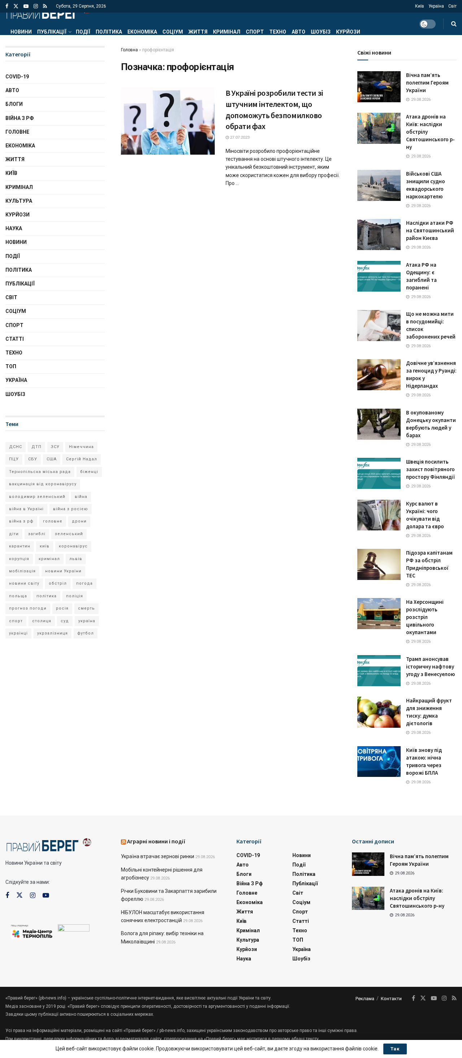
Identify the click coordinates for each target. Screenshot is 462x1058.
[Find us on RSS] (45, 6)
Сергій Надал (81, 459)
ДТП (36, 446)
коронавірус (73, 546)
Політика (109, 32)
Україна (436, 6)
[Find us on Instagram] (36, 6)
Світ (452, 6)
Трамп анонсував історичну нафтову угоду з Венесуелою (430, 666)
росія (62, 608)
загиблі (36, 534)
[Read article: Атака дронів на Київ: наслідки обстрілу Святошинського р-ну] (379, 128)
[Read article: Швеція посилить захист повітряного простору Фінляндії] (379, 473)
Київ (419, 6)
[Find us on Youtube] (26, 6)
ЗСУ (55, 446)
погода (84, 583)
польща (18, 596)
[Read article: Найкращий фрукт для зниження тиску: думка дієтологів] (379, 712)
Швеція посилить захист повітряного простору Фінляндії (430, 469)
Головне (17, 132)
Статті (14, 339)
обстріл (58, 583)
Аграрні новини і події (156, 841)
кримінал (49, 558)
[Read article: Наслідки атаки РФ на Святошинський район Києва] (379, 234)
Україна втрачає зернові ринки (157, 856)
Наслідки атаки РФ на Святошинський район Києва (430, 230)
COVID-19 (17, 76)
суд (65, 621)
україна (86, 621)
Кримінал (226, 32)
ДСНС (15, 446)
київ (44, 546)
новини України (63, 571)
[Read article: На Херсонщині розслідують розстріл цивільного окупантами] (379, 613)
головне (52, 521)
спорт (16, 621)
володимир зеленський (37, 496)
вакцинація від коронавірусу (43, 484)
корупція (19, 558)
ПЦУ (14, 459)
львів (75, 558)
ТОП (10, 366)
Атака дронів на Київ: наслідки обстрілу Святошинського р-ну (417, 898)
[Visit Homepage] (48, 13)
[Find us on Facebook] (6, 6)
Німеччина (81, 446)
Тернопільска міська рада (40, 471)
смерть (86, 608)
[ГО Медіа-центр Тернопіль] (31, 931)
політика (46, 596)
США (52, 459)
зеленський (69, 534)
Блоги (14, 104)
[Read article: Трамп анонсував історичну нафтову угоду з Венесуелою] (379, 670)
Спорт (255, 32)
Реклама (365, 998)
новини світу (24, 583)
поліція (74, 596)
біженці (89, 471)
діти (14, 534)
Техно (277, 32)
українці (18, 633)
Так (395, 1048)
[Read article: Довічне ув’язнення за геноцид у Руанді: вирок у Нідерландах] (379, 374)
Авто (298, 32)
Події (83, 32)
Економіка (142, 32)
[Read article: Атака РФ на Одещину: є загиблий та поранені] (379, 276)
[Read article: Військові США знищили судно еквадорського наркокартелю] (379, 185)
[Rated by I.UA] (74, 929)
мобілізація (22, 571)
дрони (79, 521)
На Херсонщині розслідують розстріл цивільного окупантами (425, 617)
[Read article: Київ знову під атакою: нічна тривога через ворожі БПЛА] (379, 761)
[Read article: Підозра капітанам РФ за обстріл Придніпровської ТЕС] (379, 564)
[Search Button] (454, 24)
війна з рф (21, 521)
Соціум (172, 32)
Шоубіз (321, 32)
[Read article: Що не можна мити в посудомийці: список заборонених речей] (379, 325)
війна (81, 496)
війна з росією (70, 509)
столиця (41, 621)
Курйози (348, 32)
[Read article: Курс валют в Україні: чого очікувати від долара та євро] (379, 515)
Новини (21, 32)
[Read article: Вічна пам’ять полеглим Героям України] (379, 86)
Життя (198, 32)
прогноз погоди (28, 608)
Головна (129, 49)
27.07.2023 (239, 137)
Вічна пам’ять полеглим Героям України (427, 83)
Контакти (391, 998)
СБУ (32, 459)
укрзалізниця (52, 633)
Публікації (51, 32)
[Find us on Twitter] (15, 6)
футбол (85, 633)
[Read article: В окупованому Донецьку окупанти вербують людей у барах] (379, 424)
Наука (13, 228)
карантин (19, 546)
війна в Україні (26, 509)
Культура (18, 201)
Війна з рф (19, 118)
